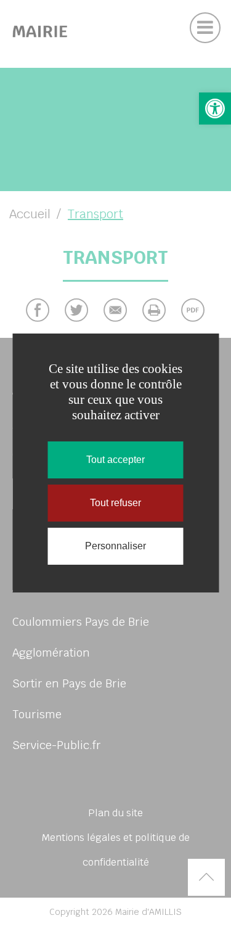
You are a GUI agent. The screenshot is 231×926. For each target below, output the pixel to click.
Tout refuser (115, 503)
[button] (215, 108)
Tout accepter (115, 459)
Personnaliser (115, 546)
